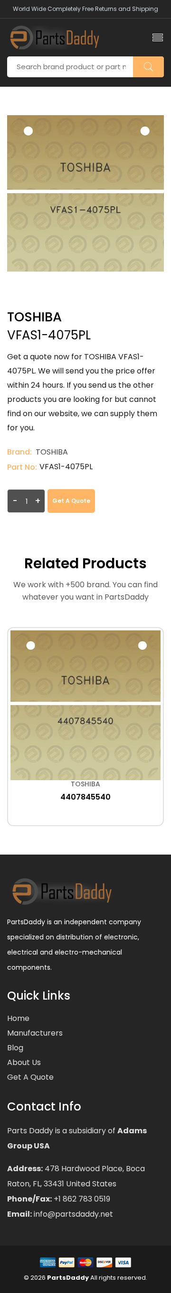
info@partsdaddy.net (72, 1214)
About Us (24, 1062)
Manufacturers (35, 1033)
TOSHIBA (52, 451)
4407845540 (85, 797)
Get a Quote (71, 501)
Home (18, 1018)
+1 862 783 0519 (81, 1198)
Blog (15, 1047)
